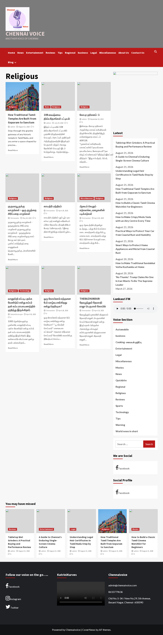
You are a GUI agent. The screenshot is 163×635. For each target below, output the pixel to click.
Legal (93, 52)
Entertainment (34, 52)
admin (12, 127)
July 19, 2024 (58, 123)
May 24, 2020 (27, 218)
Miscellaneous (107, 52)
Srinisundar (14, 218)
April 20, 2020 (99, 310)
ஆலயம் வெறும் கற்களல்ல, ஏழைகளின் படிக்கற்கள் (92, 210)
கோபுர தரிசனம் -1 (90, 115)
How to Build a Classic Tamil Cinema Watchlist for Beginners (135, 204)
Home (11, 52)
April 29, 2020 (63, 210)
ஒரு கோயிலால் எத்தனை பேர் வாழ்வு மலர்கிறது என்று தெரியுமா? (57, 302)
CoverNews (88, 629)
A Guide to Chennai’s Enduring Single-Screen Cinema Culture (133, 158)
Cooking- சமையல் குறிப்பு (129, 342)
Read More (13, 150)
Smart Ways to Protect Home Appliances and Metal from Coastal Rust (135, 249)
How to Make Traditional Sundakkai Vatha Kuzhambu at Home (135, 265)
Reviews (50, 52)
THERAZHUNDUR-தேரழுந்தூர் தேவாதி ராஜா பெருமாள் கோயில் (93, 302)
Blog (11, 62)
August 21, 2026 (24, 127)
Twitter (14, 607)
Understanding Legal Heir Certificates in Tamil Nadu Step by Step (134, 174)
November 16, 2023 (96, 119)
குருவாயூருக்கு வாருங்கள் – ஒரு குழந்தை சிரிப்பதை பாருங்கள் (22, 210)
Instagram (15, 598)
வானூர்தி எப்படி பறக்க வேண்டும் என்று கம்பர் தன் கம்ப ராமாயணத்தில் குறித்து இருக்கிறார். (21, 304)
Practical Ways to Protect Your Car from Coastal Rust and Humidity (135, 233)
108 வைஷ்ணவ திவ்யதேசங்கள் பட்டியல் (57, 116)
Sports (119, 405)
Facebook (124, 468)
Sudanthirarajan (16, 314)
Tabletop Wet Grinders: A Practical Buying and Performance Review (135, 144)
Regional (70, 52)
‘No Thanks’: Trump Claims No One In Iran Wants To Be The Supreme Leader (135, 281)
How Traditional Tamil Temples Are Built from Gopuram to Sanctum (22, 118)
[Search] (156, 52)
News (20, 52)
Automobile (122, 329)
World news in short (127, 431)
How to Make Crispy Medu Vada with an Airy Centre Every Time (133, 219)
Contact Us (137, 52)
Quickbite (121, 380)
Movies (120, 367)
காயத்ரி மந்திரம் (53, 206)
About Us (123, 52)
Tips (60, 52)
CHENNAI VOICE (25, 33)
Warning (120, 424)
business (83, 52)
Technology (25, 291)
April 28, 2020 (99, 218)
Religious (13, 107)
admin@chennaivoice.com (122, 585)
